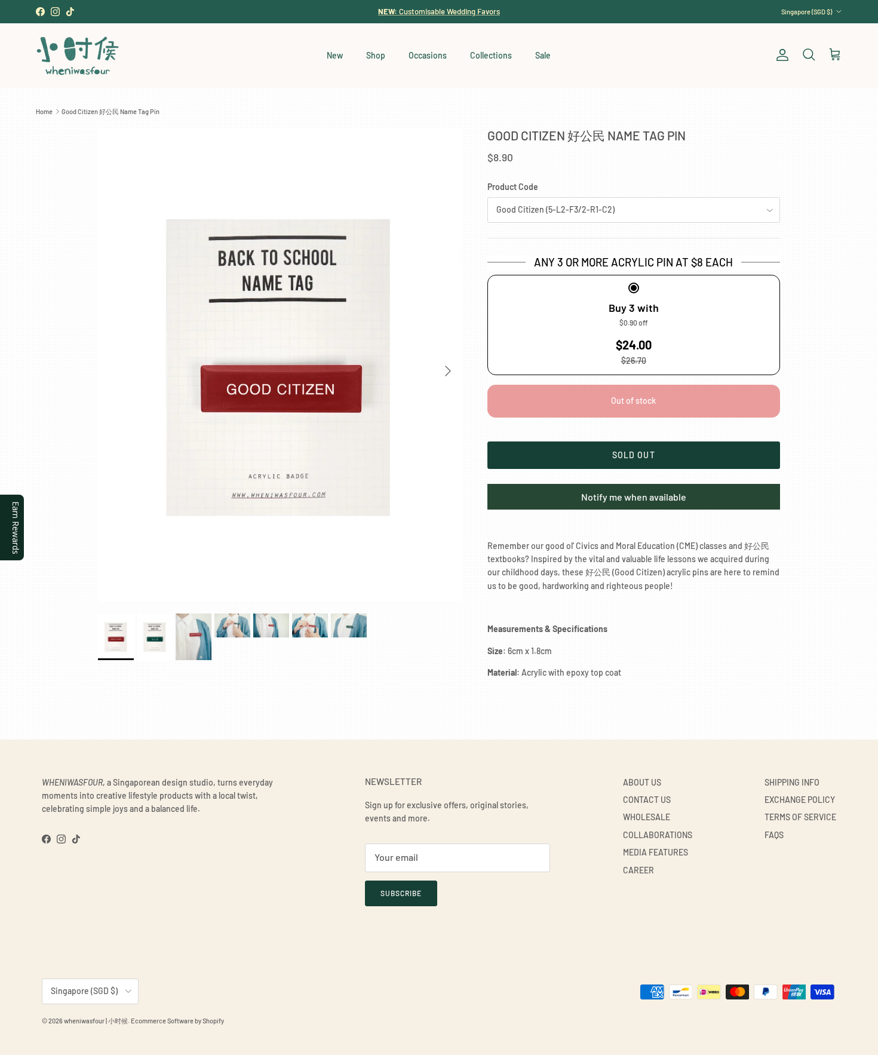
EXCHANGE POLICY (800, 800)
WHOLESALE (646, 817)
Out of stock (633, 400)
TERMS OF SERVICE (800, 817)
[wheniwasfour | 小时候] (77, 55)
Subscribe (401, 893)
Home (44, 111)
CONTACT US (647, 800)
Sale (543, 55)
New (335, 55)
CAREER (638, 870)
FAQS (774, 835)
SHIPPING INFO (792, 782)
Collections (491, 55)
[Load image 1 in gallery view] (279, 365)
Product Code (512, 187)
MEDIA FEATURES (655, 852)
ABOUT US (642, 782)
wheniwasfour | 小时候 (96, 1021)
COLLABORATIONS (657, 835)
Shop (375, 55)
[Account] (780, 55)
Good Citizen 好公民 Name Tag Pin (110, 111)
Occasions (428, 55)
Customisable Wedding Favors (439, 11)
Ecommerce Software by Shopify (177, 1021)
